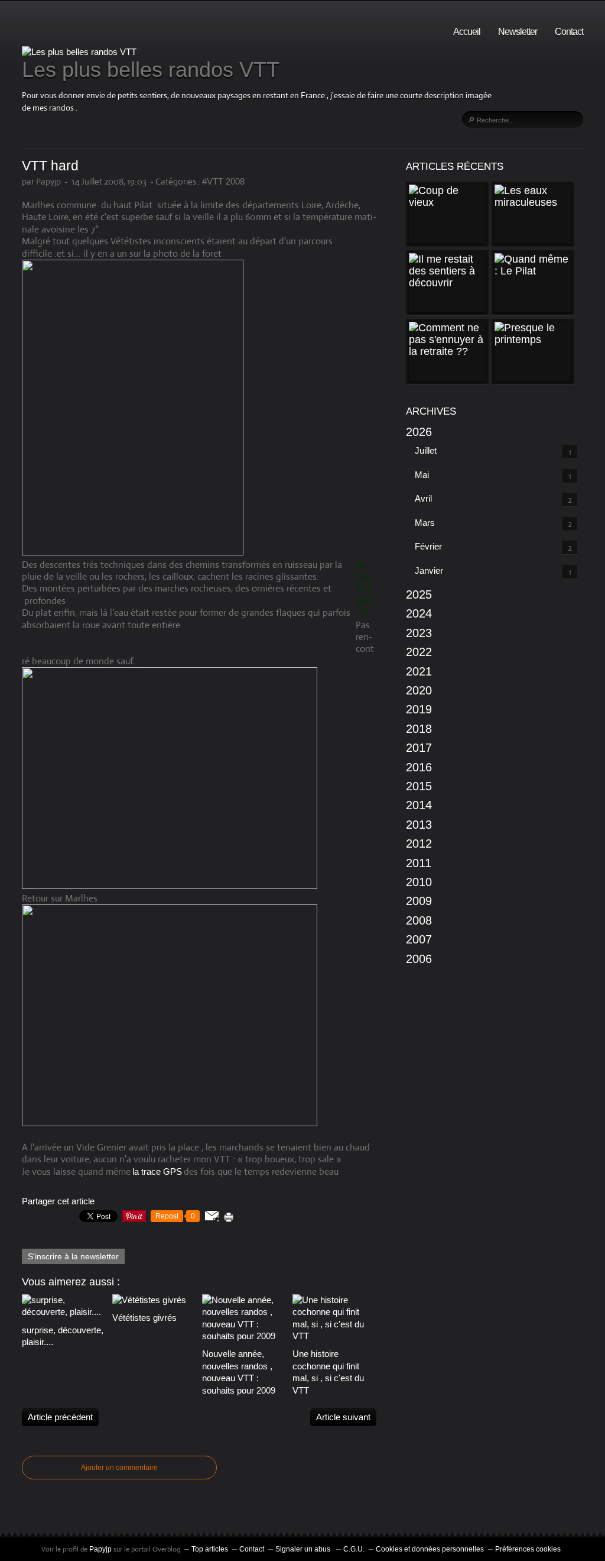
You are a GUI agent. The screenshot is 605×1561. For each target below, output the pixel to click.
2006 (419, 958)
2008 (419, 920)
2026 (419, 431)
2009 (419, 900)
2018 (419, 728)
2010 (419, 881)
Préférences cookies (528, 1549)
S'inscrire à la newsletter (73, 1256)
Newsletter (517, 32)
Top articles (209, 1549)
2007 (419, 939)
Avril (423, 498)
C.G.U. (354, 1549)
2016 (419, 767)
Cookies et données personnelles (430, 1549)
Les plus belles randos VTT (150, 69)
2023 (419, 632)
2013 (419, 824)
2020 (419, 690)
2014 (419, 805)
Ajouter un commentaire (119, 1467)
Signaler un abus (303, 1549)
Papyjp (100, 1549)
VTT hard (50, 166)
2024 (419, 613)
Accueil (466, 32)
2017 (419, 747)
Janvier (429, 570)
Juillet (426, 450)
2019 (419, 709)
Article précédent (60, 1417)
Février (428, 546)
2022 (419, 651)
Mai (422, 475)
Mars (425, 523)
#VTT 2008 (223, 181)
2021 (419, 671)
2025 (419, 594)
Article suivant (343, 1417)
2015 (419, 786)
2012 (419, 843)
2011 (418, 863)
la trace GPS (157, 1171)
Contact (569, 32)
